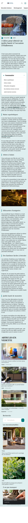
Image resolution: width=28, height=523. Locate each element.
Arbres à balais (7, 83)
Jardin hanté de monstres (10, 92)
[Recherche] (22, 3)
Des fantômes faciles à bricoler (11, 89)
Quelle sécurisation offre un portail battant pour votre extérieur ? (12, 385)
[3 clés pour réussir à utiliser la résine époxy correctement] (14, 351)
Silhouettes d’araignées (9, 86)
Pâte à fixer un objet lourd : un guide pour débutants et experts (13, 499)
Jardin (14, 38)
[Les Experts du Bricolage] (10, 3)
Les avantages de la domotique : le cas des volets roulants (12, 408)
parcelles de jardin (7, 136)
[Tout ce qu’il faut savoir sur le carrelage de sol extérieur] (14, 438)
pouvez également (13, 107)
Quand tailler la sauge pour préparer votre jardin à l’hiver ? (12, 483)
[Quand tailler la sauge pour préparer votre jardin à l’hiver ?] (14, 468)
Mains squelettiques (9, 80)
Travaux (2, 364)
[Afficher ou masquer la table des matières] (19, 75)
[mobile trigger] (2, 3)
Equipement (3, 411)
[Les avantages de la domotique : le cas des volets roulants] (14, 398)
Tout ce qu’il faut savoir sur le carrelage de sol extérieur (13, 453)
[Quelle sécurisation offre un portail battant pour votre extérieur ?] (14, 375)
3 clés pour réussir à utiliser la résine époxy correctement (13, 361)
